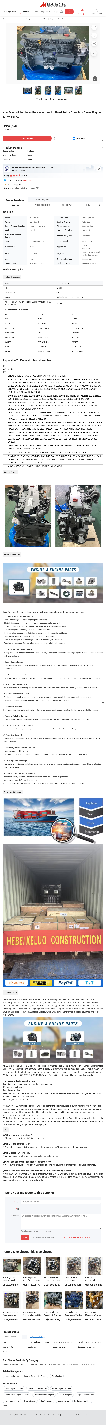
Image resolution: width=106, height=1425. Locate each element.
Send (25, 1237)
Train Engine (57, 1376)
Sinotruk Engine (65, 1394)
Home (5, 19)
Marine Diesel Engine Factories (17, 1394)
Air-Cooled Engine (12, 1376)
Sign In (6, 188)
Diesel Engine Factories (37, 1388)
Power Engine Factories (61, 1388)
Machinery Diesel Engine (44, 1394)
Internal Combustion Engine (35, 1376)
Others (5, 1351)
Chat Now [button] (80, 138)
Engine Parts (8, 1347)
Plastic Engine (30, 1401)
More (5, 1405)
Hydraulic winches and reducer (65, 1342)
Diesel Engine (62, 19)
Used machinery (59, 1347)
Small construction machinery (90, 1342)
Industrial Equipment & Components (22, 19)
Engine (52, 19)
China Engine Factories (14, 1388)
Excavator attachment (87, 1347)
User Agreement (67, 1415)
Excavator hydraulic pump (38, 1342)
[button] (95, 204)
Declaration (80, 1415)
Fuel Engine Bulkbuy (82, 1401)
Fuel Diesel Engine (12, 1401)
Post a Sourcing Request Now (77, 1237)
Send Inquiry (27, 138)
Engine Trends (63, 1401)
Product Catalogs (39, 1337)
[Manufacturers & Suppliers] (53, 4)
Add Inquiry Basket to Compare (53, 99)
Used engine (32, 1347)
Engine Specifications (85, 1394)
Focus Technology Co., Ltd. (36, 1415)
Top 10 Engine (46, 1401)
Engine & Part (42, 19)
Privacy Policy (91, 1415)
